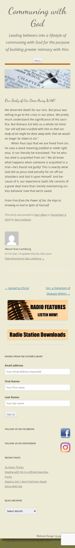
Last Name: (12, 397)
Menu (38, 60)
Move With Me (13, 486)
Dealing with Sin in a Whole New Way (26, 472)
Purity (8, 477)
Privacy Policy (59, 540)
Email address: (14, 365)
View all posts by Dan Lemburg (24, 258)
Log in (8, 545)
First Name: (12, 381)
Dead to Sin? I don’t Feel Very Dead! (26, 481)
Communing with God (37, 17)
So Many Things (14, 467)
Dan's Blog (40, 215)
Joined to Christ (17, 288)
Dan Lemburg (23, 219)
